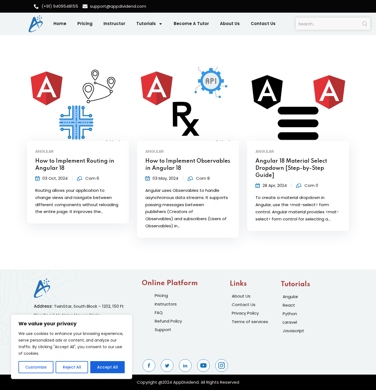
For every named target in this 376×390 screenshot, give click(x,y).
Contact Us (263, 23)
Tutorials (146, 23)
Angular (44, 151)
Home (59, 23)
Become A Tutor (191, 23)
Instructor (114, 23)
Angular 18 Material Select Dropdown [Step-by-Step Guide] (291, 168)
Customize (36, 367)
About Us (230, 23)
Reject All (72, 367)
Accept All (107, 367)
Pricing (84, 23)
